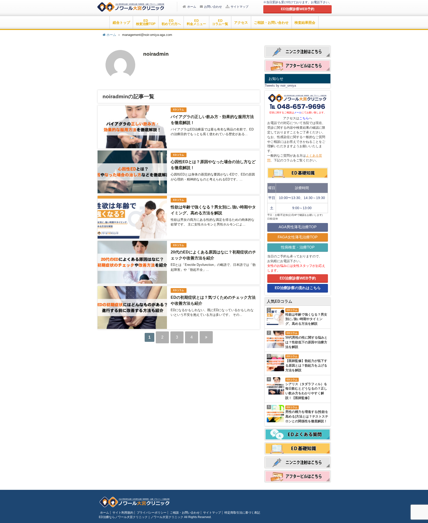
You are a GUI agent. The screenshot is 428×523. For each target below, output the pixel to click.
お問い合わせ (213, 6)
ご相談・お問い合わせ (271, 23)
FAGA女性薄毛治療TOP (298, 237)
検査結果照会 (304, 23)
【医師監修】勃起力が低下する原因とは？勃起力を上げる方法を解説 (306, 365)
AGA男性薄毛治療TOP (298, 227)
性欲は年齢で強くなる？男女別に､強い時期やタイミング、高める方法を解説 (306, 319)
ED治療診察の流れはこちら (298, 288)
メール (297, 112)
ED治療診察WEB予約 (298, 278)
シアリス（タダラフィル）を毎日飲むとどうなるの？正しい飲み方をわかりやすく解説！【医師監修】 (306, 391)
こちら (304, 118)
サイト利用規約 (122, 512)
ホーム (191, 6)
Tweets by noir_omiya (280, 85)
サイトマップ (239, 6)
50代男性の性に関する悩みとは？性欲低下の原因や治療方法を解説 (306, 342)
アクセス (241, 23)
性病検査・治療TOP (298, 247)
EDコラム (178, 109)
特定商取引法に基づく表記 (242, 512)
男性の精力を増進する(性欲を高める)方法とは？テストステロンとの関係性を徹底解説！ (306, 416)
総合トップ (121, 23)
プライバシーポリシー (151, 512)
